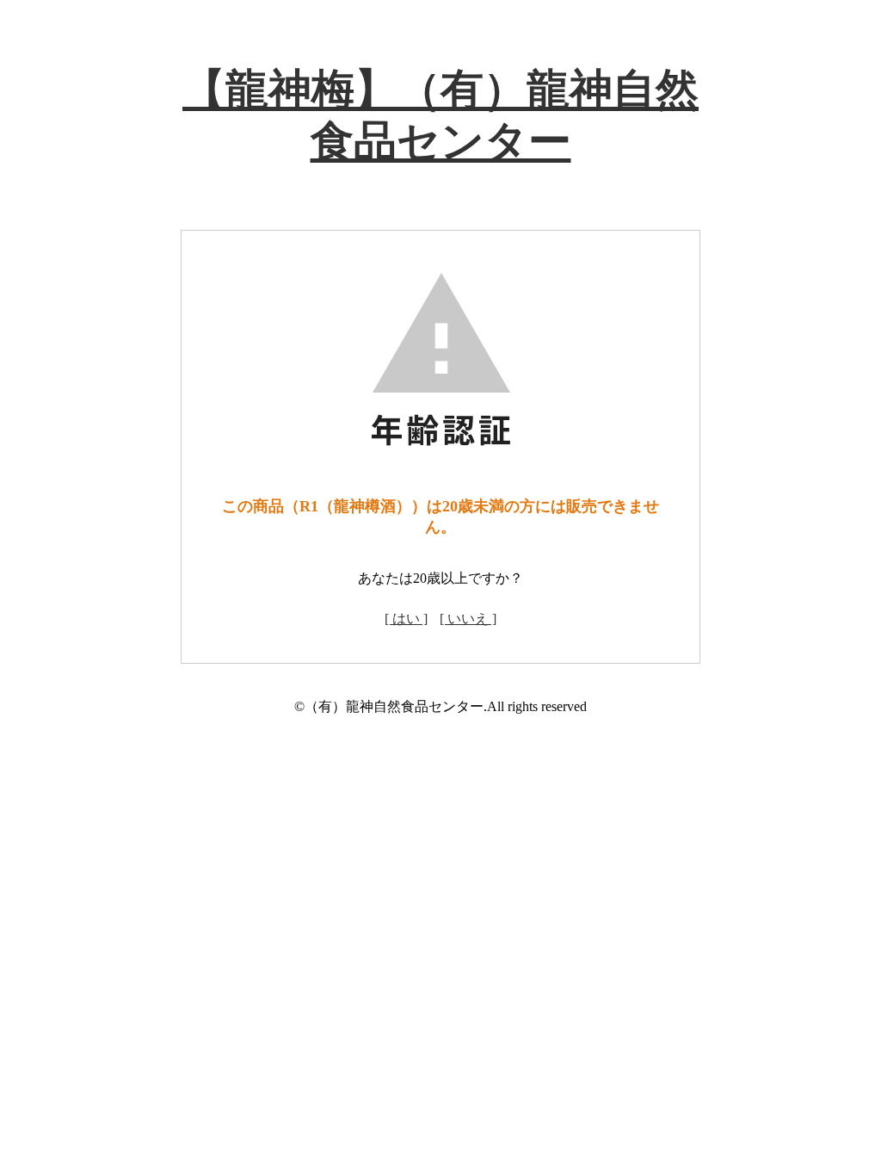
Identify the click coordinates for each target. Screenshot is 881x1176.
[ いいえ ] (468, 618)
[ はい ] (406, 618)
